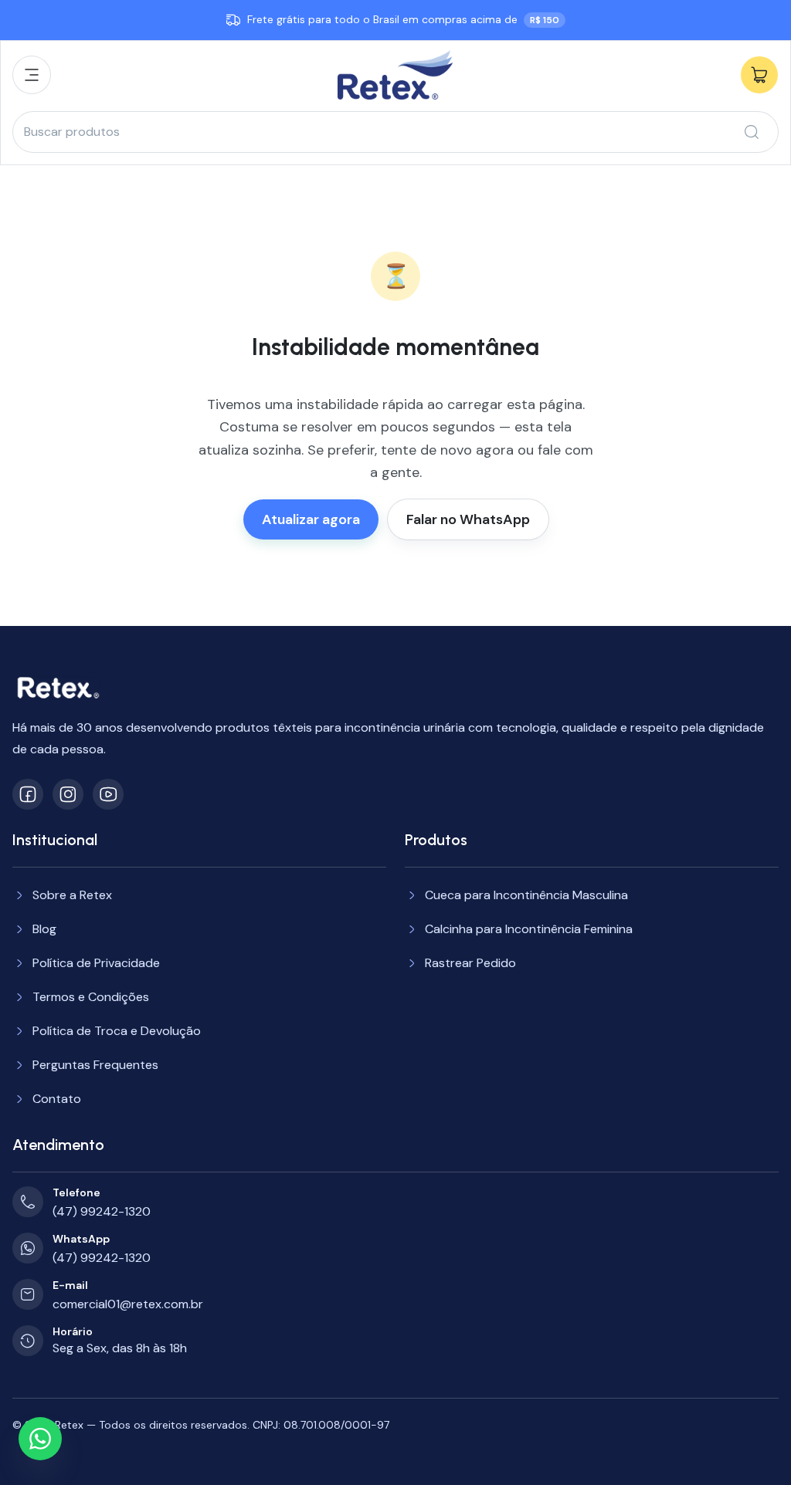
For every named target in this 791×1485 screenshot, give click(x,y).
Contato (56, 1099)
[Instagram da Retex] (68, 794)
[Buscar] (751, 132)
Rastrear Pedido (470, 963)
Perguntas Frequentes (95, 1065)
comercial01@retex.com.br (128, 1304)
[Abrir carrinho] (759, 74)
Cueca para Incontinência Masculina (526, 895)
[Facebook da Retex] (27, 794)
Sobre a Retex (72, 895)
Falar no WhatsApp (468, 519)
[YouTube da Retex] (108, 794)
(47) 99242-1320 (102, 1211)
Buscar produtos (72, 132)
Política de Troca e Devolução (116, 1031)
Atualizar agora (311, 519)
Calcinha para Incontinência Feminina (529, 929)
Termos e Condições (90, 997)
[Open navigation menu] (31, 74)
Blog (44, 929)
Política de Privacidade (96, 963)
